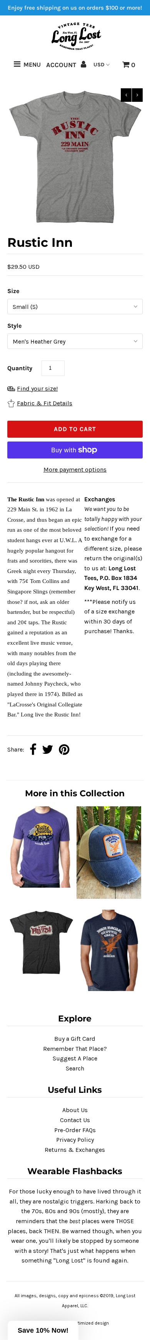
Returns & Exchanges (75, 1149)
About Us (75, 1110)
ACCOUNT (62, 65)
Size (13, 291)
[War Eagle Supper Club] (109, 989)
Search (75, 1068)
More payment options (75, 469)
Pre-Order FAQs (75, 1130)
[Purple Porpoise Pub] (41, 885)
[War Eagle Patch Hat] (109, 896)
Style (14, 325)
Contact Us (75, 1120)
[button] (43, 1330)
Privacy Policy (75, 1139)
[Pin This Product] (64, 750)
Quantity (19, 368)
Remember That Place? (75, 1048)
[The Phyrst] (41, 974)
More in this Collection (75, 793)
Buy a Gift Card (74, 1038)
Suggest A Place (75, 1058)
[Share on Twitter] (47, 750)
